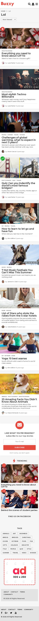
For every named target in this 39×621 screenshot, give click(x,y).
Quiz (13, 180)
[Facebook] (1, 613)
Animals (4, 396)
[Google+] (6, 613)
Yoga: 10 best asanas (14, 358)
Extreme (7, 355)
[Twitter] (11, 613)
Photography (6, 180)
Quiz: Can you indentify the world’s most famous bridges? (18, 185)
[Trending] (3, 29)
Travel (16, 134)
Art (14, 533)
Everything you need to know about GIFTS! (16, 54)
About (6, 592)
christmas (26, 537)
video (24, 553)
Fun (31, 541)
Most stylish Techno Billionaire (14, 95)
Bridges (15, 537)
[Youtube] (16, 613)
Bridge (5, 537)
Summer (10, 134)
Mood (4, 267)
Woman (22, 134)
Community (8, 594)
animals (6, 533)
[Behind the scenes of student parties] (19, 499)
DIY (3, 226)
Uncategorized (7, 51)
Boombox (23, 533)
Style (29, 549)
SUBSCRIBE (20, 447)
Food (24, 541)
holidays (14, 545)
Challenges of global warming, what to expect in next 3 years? (19, 140)
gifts (5, 545)
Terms (22, 592)
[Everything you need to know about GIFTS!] (19, 473)
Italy (5, 549)
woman (33, 553)
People (4, 134)
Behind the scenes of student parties (19, 510)
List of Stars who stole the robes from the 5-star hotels (19, 314)
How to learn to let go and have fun (18, 230)
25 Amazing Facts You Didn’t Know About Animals (19, 400)
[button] (29, 4)
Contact (14, 592)
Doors (5, 541)
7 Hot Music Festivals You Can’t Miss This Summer (17, 271)
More (3, 310)
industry (25, 545)
